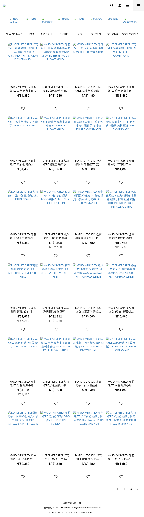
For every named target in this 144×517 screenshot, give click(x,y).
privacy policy (87, 512)
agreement (64, 512)
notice (53, 512)
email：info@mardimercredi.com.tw (82, 507)
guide (74, 512)
